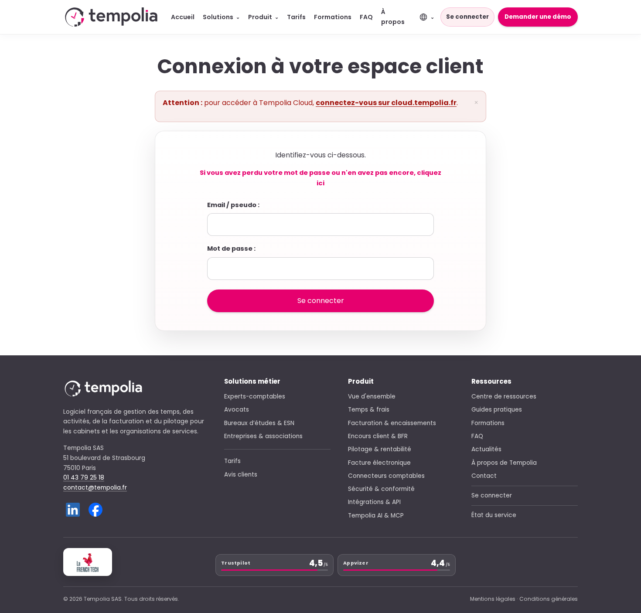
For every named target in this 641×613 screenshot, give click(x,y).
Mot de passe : (231, 248)
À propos (393, 16)
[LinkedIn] (72, 509)
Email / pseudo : (233, 205)
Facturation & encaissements (392, 423)
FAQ (366, 17)
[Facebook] (95, 509)
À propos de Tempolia (504, 463)
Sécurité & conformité (381, 489)
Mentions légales (492, 599)
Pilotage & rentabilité (379, 449)
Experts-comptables (254, 396)
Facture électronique (379, 463)
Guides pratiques (496, 409)
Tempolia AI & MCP (376, 515)
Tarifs (296, 17)
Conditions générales (548, 599)
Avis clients (240, 474)
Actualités (486, 449)
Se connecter (467, 17)
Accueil (182, 17)
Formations (332, 17)
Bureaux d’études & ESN (259, 423)
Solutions (221, 17)
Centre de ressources (503, 396)
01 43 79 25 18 (83, 477)
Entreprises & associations (263, 436)
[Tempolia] (111, 16)
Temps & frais (368, 409)
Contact (484, 476)
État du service (493, 515)
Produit (263, 17)
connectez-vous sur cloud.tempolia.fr (386, 103)
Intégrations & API (374, 502)
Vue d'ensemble (372, 396)
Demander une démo (538, 17)
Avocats (236, 409)
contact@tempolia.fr (95, 487)
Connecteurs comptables (386, 476)
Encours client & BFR (378, 436)
